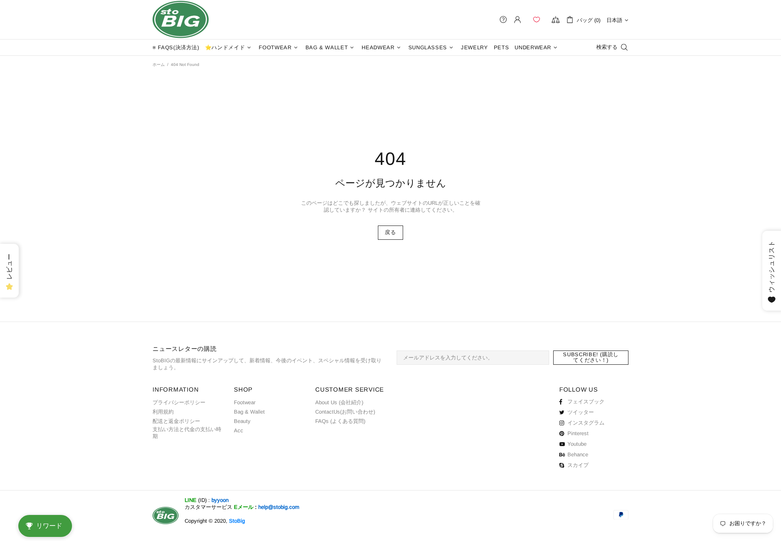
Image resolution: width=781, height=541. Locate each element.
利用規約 (163, 412)
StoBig (237, 521)
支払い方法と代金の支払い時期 (187, 432)
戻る (390, 232)
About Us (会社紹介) (339, 402)
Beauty (242, 421)
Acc (238, 430)
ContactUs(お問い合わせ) (345, 412)
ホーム (159, 64)
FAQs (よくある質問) (340, 421)
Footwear (244, 402)
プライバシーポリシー (179, 402)
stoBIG (181, 19)
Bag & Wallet (249, 412)
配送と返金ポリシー (176, 421)
